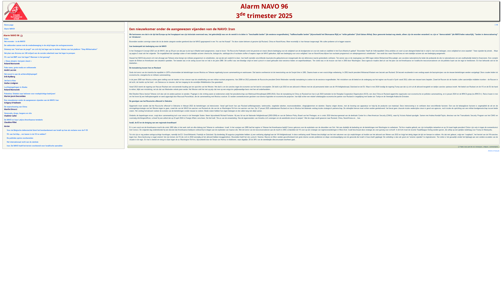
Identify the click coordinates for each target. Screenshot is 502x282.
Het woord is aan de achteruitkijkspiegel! (20, 74)
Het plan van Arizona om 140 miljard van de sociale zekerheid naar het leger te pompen (39, 53)
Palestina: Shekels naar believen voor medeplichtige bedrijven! (29, 94)
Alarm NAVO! (9, 29)
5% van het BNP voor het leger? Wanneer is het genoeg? (27, 57)
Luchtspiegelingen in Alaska (15, 87)
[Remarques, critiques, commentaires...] (495, 24)
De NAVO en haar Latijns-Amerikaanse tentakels (23, 120)
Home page (8, 25)
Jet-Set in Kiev (10, 81)
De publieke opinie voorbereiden (20, 138)
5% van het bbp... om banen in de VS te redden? (26, 134)
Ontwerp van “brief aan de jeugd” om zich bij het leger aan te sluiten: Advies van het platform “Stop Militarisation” (51, 49)
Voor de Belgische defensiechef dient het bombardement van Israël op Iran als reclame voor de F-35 (47, 130)
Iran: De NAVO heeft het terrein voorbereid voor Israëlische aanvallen (34, 146)
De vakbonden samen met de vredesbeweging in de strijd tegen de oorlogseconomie (38, 45)
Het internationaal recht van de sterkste (22, 142)
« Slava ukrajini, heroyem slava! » (18, 61)
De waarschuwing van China (15, 107)
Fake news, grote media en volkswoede (20, 68)
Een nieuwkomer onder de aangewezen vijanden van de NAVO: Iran (31, 100)
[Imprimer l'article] (497, 24)
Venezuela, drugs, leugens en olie (18, 113)
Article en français (493, 151)
